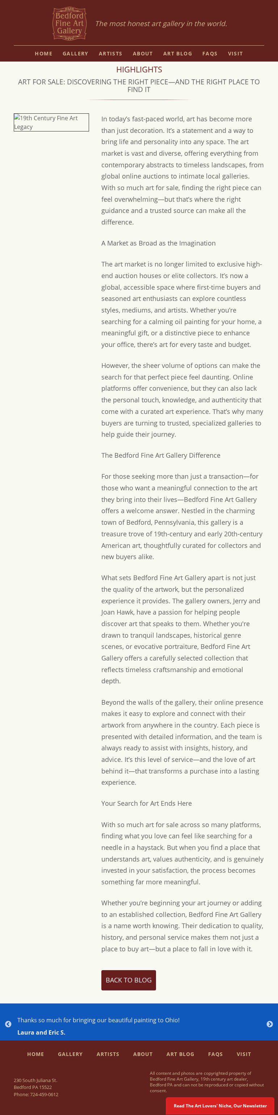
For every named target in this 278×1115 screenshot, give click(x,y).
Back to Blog (129, 980)
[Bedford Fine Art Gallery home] (69, 24)
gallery (76, 53)
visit (235, 53)
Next (269, 1024)
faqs (210, 53)
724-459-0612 (44, 1094)
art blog (177, 53)
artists (111, 53)
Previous (8, 1024)
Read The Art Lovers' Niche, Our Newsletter (220, 1106)
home (43, 53)
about (143, 53)
